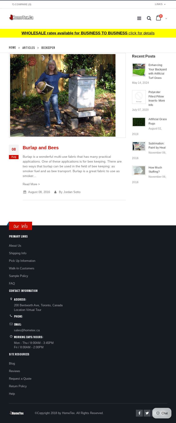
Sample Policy (18, 276)
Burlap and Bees (41, 147)
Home (12, 47)
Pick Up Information (22, 261)
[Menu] (139, 18)
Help (12, 393)
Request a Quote (20, 378)
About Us (15, 245)
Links (158, 4)
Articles (28, 48)
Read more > (31, 184)
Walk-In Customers (21, 268)
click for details (88, 33)
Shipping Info (17, 253)
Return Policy (18, 386)
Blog (12, 363)
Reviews (14, 371)
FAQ (12, 283)
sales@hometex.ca (27, 330)
